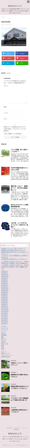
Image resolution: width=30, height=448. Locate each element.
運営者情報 (16, 429)
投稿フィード (5, 353)
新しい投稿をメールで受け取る (13, 133)
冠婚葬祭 (4, 335)
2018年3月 (4, 302)
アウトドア (4, 329)
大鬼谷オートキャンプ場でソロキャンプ (13, 248)
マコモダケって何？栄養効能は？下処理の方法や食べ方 (19, 399)
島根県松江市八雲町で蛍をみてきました (13, 250)
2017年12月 (4, 308)
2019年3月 (4, 283)
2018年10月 (4, 290)
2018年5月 (4, 299)
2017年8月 (4, 315)
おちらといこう (15, 6)
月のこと (4, 340)
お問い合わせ (10, 427)
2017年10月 (4, 311)
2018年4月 (4, 301)
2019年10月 (4, 276)
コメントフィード (6, 355)
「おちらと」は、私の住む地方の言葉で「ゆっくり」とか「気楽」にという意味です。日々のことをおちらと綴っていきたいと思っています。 (15, 439)
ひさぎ (9, 73)
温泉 (2, 345)
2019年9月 (4, 278)
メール (6, 113)
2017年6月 (4, 318)
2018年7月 (4, 295)
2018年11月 (4, 288)
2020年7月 (4, 271)
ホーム (24, 427)
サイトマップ (18, 427)
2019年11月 (4, 274)
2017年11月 (4, 309)
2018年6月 (4, 297)
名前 (5, 107)
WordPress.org (5, 356)
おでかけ (4, 326)
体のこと (4, 333)
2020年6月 (4, 273)
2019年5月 (4, 280)
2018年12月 (4, 287)
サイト (5, 119)
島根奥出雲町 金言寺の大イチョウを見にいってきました (19, 387)
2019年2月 (4, 285)
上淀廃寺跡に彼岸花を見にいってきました (14, 259)
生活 (2, 347)
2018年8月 (4, 294)
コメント (6, 85)
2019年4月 (4, 281)
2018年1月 (4, 306)
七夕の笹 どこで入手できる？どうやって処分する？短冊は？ (19, 225)
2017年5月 (4, 320)
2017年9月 (4, 313)
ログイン (4, 351)
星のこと (4, 338)
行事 (2, 349)
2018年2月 (4, 304)
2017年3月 (4, 323)
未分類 (3, 342)
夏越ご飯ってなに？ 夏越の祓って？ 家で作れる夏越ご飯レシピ (19, 188)
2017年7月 (4, 316)
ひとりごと (4, 328)
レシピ (3, 331)
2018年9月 (4, 292)
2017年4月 (4, 322)
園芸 (2, 336)
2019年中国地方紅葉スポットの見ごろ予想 (19, 168)
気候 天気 (4, 343)
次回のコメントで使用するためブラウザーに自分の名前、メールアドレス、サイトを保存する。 (15, 129)
